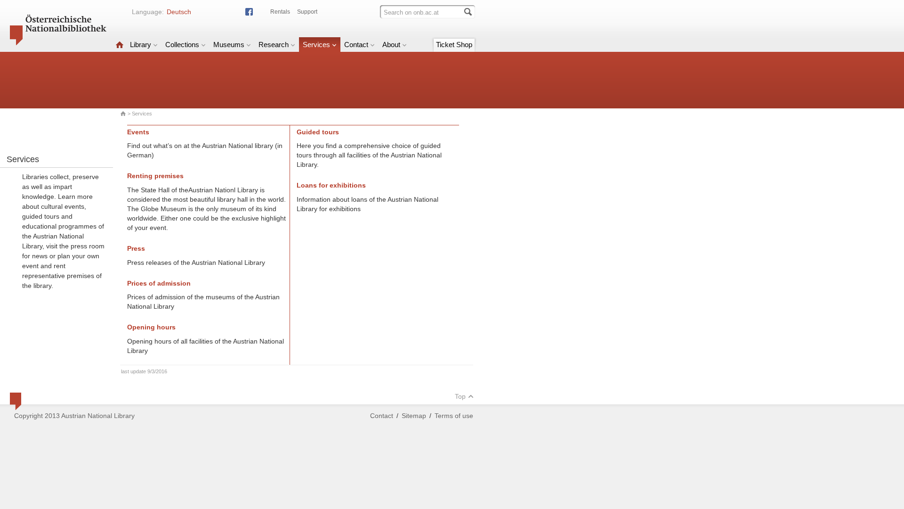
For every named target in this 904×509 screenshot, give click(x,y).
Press (136, 248)
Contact (356, 45)
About (391, 45)
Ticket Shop (454, 45)
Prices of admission (159, 283)
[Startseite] (119, 44)
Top (460, 396)
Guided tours (318, 132)
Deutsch (179, 12)
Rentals (280, 11)
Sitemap (414, 415)
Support (307, 11)
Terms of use (454, 415)
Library (140, 45)
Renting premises (155, 176)
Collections (182, 45)
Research (273, 45)
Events (138, 132)
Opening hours (151, 327)
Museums (228, 45)
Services (316, 45)
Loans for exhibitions (331, 185)
